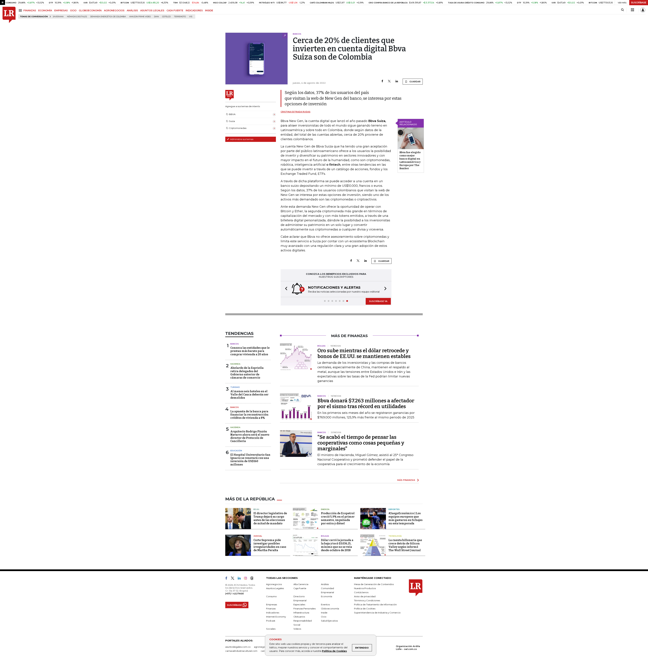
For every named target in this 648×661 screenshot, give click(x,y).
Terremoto (180, 17)
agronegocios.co (263, 646)
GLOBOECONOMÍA (90, 10)
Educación (236, 450)
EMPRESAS (61, 10)
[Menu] (20, 10)
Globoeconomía (330, 608)
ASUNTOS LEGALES (152, 10)
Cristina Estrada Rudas (295, 112)
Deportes (394, 509)
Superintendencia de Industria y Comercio (377, 612)
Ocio (323, 616)
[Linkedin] (397, 81)
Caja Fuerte (299, 588)
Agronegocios (274, 584)
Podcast (270, 620)
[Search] (622, 10)
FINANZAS (29, 10)
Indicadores (272, 612)
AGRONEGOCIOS (114, 10)
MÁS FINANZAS (406, 480)
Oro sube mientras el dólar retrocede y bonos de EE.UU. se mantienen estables (364, 353)
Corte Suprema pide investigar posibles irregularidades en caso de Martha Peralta (269, 545)
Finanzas (271, 608)
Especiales (299, 604)
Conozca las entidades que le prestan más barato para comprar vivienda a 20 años (250, 351)
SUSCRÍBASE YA (378, 301)
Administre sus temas (241, 139)
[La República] (9, 15)
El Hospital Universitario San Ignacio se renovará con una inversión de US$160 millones (250, 459)
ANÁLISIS (132, 10)
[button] (285, 289)
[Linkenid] (240, 578)
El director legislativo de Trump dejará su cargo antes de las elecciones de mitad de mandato (270, 518)
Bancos (234, 344)
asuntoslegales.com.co (238, 646)
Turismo (235, 387)
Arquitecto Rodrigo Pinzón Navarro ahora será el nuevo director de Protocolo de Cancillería (249, 436)
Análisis (325, 584)
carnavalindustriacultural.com (241, 651)
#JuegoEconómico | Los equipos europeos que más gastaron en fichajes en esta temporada (405, 518)
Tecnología (395, 536)
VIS (190, 17)
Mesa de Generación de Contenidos (374, 584)
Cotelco (166, 17)
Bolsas (325, 536)
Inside (324, 612)
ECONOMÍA (45, 10)
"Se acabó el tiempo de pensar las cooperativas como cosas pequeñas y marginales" (360, 443)
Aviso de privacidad (364, 596)
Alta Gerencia (300, 584)
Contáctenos (361, 592)
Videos (297, 628)
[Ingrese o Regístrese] (642, 9)
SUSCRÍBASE (638, 2)
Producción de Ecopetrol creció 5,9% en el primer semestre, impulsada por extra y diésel (338, 518)
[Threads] (253, 578)
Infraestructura (301, 612)
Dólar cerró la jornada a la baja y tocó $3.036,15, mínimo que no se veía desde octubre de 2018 (337, 545)
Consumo (271, 596)
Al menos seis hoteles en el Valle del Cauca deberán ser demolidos (249, 394)
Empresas (271, 604)
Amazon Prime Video (140, 17)
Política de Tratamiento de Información (375, 604)
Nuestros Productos (365, 588)
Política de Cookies (334, 651)
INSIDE (209, 10)
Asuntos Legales (275, 588)
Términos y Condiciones (367, 600)
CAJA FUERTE (175, 10)
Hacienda (235, 364)
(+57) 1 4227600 (234, 593)
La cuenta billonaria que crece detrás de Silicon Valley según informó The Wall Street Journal (405, 545)
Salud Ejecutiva (329, 620)
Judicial (257, 536)
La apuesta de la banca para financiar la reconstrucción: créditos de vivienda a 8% (249, 414)
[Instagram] (247, 578)
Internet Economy (276, 616)
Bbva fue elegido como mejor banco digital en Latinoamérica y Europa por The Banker (410, 160)
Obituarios (299, 616)
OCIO (73, 10)
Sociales (270, 628)
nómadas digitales (77, 17)
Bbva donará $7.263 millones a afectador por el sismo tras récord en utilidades (365, 403)
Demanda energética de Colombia (108, 17)
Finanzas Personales (304, 608)
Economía (326, 596)
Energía (325, 509)
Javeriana (58, 17)
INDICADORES (194, 10)
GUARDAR (415, 81)
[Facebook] (382, 81)
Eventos (325, 604)
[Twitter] (389, 81)
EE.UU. (256, 509)
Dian (156, 17)
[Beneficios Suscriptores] (632, 10)
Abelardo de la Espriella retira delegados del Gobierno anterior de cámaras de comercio (247, 372)
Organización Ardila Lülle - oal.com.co (408, 647)
